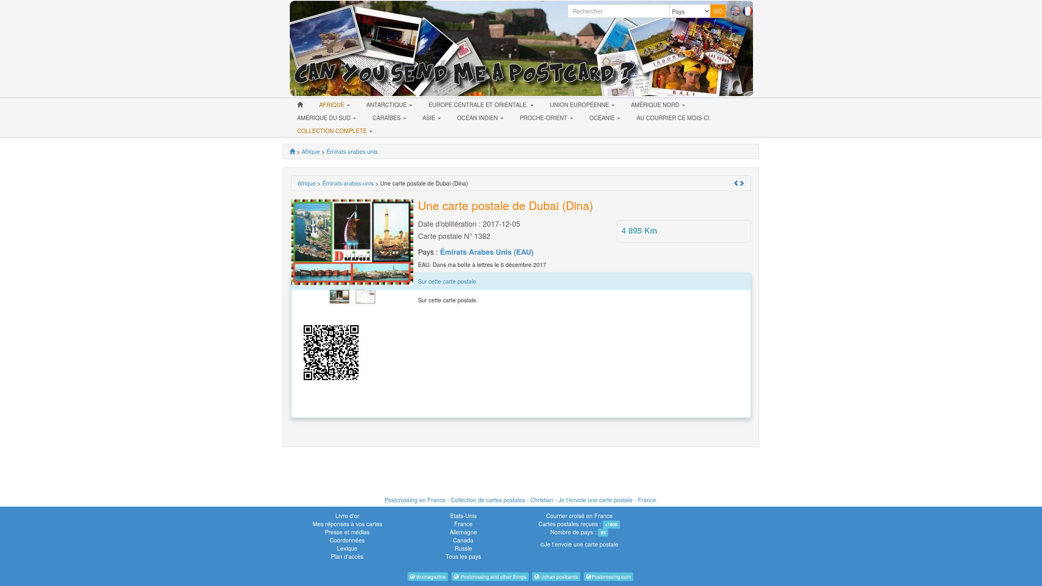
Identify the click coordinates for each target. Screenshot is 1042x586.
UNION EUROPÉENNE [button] (580, 105)
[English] (735, 10)
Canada (463, 540)
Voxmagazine (431, 576)
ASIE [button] (429, 118)
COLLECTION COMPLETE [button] (332, 131)
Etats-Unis (463, 516)
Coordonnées (347, 540)
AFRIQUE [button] (332, 105)
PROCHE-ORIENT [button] (544, 118)
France (463, 524)
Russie (463, 548)
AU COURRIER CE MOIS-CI (673, 118)
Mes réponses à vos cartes (347, 524)
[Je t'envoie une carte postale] (292, 151)
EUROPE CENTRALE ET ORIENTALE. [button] (479, 105)
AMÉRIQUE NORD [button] (656, 105)
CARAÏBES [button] (387, 118)
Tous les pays (463, 556)
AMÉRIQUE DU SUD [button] (324, 118)
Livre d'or (347, 516)
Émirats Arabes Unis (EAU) (487, 252)
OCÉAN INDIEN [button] (478, 118)
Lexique (347, 548)
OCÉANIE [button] (602, 118)
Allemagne (463, 532)
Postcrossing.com (611, 576)
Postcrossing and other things (493, 576)
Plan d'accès (347, 556)
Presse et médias (347, 532)
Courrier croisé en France (579, 516)
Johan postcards (559, 576)
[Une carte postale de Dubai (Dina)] (339, 295)
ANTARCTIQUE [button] (387, 105)
